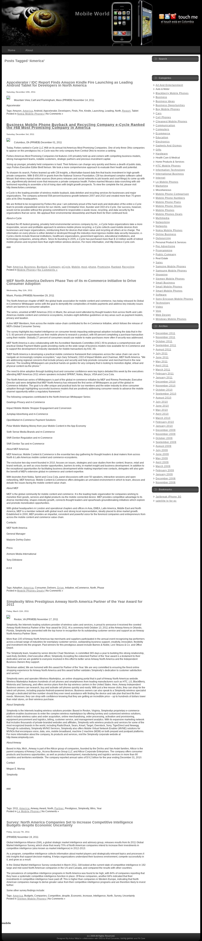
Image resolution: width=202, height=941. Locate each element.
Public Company (166, 254)
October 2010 (164, 389)
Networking (163, 222)
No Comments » (48, 269)
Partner (59, 808)
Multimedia (162, 218)
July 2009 (162, 450)
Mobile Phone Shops (169, 206)
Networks (161, 226)
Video (159, 306)
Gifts (158, 149)
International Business (170, 173)
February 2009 (165, 470)
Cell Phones (163, 117)
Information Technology (170, 170)
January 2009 (164, 474)
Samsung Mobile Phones (171, 270)
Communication (165, 125)
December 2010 (166, 381)
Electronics (163, 141)
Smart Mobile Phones (169, 290)
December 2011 (165, 333)
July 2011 (162, 353)
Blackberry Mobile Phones (172, 93)
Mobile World (92, 14)
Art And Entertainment (169, 85)
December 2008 (166, 478)
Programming (164, 250)
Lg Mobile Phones (28, 811)
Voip (158, 311)
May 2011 (162, 361)
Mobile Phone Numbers (170, 198)
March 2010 (163, 418)
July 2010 (162, 401)
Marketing (162, 186)
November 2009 (166, 434)
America (28, 110)
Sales (159, 262)
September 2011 (166, 345)
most (84, 267)
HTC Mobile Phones (168, 165)
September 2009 (166, 442)
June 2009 (162, 454)
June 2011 (162, 357)
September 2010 (166, 393)
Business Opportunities (170, 105)
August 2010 (163, 397)
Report (126, 110)
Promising (103, 267)
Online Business (166, 234)
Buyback (42, 267)
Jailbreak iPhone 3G (168, 496)
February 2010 (165, 422)
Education (162, 137)
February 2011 (165, 373)
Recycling (128, 267)
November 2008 (166, 482)
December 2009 (166, 430)
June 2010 (162, 405)
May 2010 (162, 410)
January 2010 (164, 426)
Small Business (165, 282)
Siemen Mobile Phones (31, 898)
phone (92, 267)
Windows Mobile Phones (171, 319)
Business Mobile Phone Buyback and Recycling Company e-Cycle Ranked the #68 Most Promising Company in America (76, 126)
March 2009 (163, 466)
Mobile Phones (26, 269)
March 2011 (163, 369)
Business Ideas (165, 101)
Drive (60, 587)
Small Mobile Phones (169, 286)
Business (30, 267)
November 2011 (165, 337)
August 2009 (163, 446)
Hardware (162, 153)
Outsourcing (163, 238)
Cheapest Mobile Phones (171, 121)
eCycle (66, 267)
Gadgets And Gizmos (169, 145)
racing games (126, 938)
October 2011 (164, 341)
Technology (163, 302)
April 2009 (162, 462)
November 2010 (166, 385)
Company (55, 267)
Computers (162, 129)
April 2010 (162, 414)
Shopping (162, 274)
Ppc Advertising (165, 246)
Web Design (163, 315)
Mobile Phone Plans (168, 202)
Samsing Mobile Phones (171, 266)
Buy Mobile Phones (168, 109)
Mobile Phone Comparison (172, 194)
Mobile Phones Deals (30, 590)
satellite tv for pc (166, 500)
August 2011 (163, 349)
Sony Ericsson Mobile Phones (174, 299)
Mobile (76, 267)
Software (161, 294)
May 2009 (162, 458)
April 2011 (162, 365)
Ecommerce (163, 133)
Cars (159, 113)
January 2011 (164, 377)
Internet (160, 177)
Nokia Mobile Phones (30, 113)
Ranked (116, 267)
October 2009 (164, 438)
